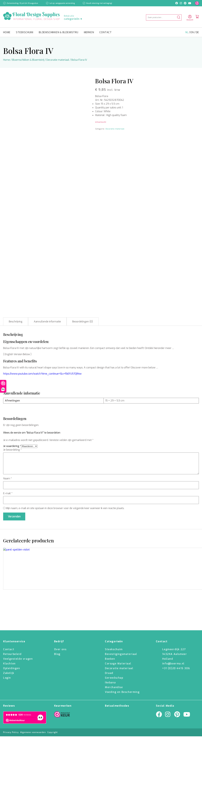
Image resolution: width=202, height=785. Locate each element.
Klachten (9, 663)
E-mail (7, 493)
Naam (7, 478)
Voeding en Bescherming (122, 692)
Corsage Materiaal (118, 663)
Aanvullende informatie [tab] (47, 321)
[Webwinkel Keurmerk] (62, 715)
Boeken (110, 658)
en (192, 32)
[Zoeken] (178, 17)
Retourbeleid (12, 654)
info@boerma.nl (173, 663)
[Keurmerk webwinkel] (197, 3)
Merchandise (114, 687)
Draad (109, 673)
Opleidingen (11, 668)
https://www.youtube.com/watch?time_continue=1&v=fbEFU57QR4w (42, 373)
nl (187, 32)
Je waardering (12, 446)
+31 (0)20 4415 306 (176, 668)
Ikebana (110, 682)
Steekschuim (24, 32)
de (197, 32)
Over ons (60, 649)
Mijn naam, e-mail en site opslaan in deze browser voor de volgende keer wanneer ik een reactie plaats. (65, 508)
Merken (89, 32)
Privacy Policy (11, 732)
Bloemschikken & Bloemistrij (58, 32)
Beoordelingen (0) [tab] (82, 321)
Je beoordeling (12, 449)
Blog (57, 654)
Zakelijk (8, 673)
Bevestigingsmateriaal (121, 654)
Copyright (52, 732)
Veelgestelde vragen (18, 658)
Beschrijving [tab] (15, 321)
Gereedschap (114, 677)
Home (6, 32)
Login (7, 677)
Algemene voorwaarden (33, 732)
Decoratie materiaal (57, 59)
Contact (105, 32)
